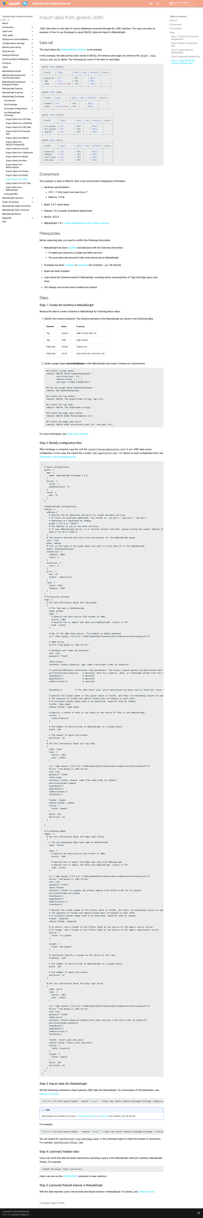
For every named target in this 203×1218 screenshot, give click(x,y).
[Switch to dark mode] (151, 4)
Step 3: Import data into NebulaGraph (182, 51)
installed (72, 247)
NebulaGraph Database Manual (17, 16)
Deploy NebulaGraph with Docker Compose (86, 223)
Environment (175, 24)
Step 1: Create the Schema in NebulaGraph (185, 37)
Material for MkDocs (20, 1215)
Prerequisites (175, 28)
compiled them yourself (87, 1116)
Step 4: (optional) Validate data (185, 56)
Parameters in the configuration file (58, 457)
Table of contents (178, 16)
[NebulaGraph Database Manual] (15, 4)
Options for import (49, 1094)
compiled (69, 265)
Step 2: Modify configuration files (184, 44)
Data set (173, 20)
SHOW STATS (70, 1176)
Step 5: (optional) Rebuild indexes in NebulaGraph (183, 61)
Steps (172, 32)
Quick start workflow (77, 434)
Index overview (146, 1191)
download (83, 265)
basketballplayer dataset (73, 49)
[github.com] (198, 1213)
